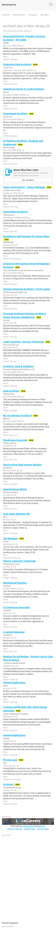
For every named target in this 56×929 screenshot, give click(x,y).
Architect (8, 784)
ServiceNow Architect (15, 211)
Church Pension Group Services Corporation (23, 270)
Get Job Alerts (28, 180)
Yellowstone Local (11, 564)
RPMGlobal (8, 242)
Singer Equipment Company (15, 714)
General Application (14, 682)
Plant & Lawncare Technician (19, 561)
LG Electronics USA (12, 190)
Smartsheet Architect (15, 113)
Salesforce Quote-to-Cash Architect (23, 89)
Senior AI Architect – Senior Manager (24, 187)
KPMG (6, 43)
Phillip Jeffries (9, 443)
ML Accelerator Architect (17, 415)
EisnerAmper (9, 147)
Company (32, 15)
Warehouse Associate (15, 440)
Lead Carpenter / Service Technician (23, 341)
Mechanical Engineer (15, 582)
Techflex (7, 610)
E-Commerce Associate (16, 607)
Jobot (5, 541)
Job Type (44, 15)
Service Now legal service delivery (22, 464)
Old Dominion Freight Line (15, 292)
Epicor (6, 92)
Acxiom (6, 320)
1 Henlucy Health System (14, 663)
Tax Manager (10, 538)
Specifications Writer (15, 489)
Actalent (7, 586)
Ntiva (5, 686)
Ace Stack (7, 468)
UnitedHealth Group (12, 788)
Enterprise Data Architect (17, 64)
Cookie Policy (29, 829)
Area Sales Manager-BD (16, 513)
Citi (4, 763)
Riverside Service (11, 345)
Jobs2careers (28, 826)
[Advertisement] (22, 877)
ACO (5, 517)
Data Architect (11, 391)
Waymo (6, 419)
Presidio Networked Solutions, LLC (19, 369)
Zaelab (6, 738)
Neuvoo (41, 826)
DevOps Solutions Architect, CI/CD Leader (26, 289)
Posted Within (19, 15)
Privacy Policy (43, 829)
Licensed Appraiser (14, 632)
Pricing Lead (10, 759)
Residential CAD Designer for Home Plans (26, 236)
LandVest (7, 635)
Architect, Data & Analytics (18, 366)
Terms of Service (14, 829)
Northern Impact (10, 492)
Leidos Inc (8, 68)
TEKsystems (9, 215)
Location (6, 15)
